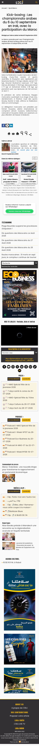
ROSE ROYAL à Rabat (12, 516)
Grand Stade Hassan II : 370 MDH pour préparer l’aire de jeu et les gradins (28, 180)
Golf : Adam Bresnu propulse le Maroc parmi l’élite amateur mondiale (10, 180)
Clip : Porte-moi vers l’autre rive (21, 451)
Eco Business (12, 188)
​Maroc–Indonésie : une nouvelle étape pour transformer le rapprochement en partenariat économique (19, 424)
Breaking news (8, 185)
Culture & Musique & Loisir (15, 190)
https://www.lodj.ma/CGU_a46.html (19, 315)
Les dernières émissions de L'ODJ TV (24, 192)
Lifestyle (4, 190)
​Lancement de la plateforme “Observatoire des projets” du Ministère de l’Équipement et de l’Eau (25, 500)
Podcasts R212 (10, 192)
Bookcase (23, 195)
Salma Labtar (14, 35)
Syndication (25, 608)
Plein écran (31, 282)
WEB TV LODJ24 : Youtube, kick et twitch (19, 276)
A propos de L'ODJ (19, 574)
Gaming (6, 188)
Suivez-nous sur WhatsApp (19, 211)
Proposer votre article (19, 582)
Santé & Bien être (30, 188)
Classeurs (26, 333)
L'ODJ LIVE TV (19, 590)
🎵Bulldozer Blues (15, 465)
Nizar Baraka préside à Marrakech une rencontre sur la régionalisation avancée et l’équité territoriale (19, 482)
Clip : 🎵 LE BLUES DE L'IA (17, 469)
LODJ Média (30, 195)
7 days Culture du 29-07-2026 (21, 358)
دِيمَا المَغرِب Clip (13, 455)
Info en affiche (16, 185)
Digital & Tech (20, 188)
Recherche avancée (9, 266)
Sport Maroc (13, 8)
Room (3, 192)
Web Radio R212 (19, 597)
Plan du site (14, 608)
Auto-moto (33, 190)
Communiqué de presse (28, 185)
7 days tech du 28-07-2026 (20, 362)
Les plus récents (14, 333)
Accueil (4, 8)
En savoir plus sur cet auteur (24, 151)
